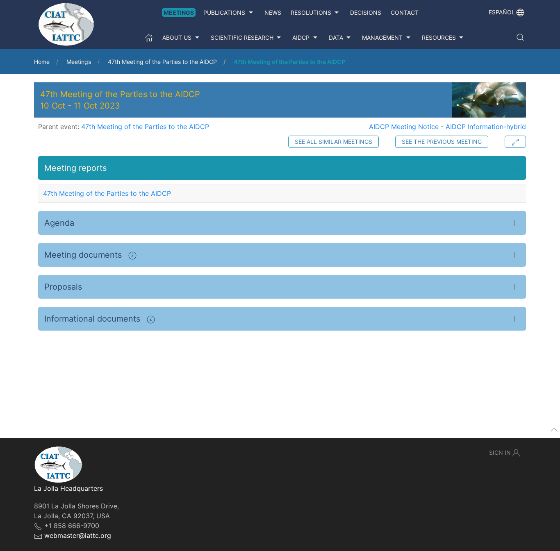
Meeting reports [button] (75, 168)
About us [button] (176, 37)
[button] (520, 37)
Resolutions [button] (311, 12)
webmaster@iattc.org (77, 535)
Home (42, 61)
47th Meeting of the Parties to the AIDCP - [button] (120, 100)
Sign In (500, 452)
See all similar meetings (333, 141)
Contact (405, 12)
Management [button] (382, 37)
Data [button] (336, 37)
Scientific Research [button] (242, 37)
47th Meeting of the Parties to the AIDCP (162, 61)
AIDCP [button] (301, 37)
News (272, 12)
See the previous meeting (442, 141)
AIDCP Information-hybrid (486, 126)
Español (502, 12)
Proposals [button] (63, 287)
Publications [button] (224, 12)
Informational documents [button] (93, 319)
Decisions (365, 12)
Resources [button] (439, 37)
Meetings (179, 12)
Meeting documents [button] (84, 255)
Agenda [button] (59, 223)
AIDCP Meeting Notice (404, 126)
